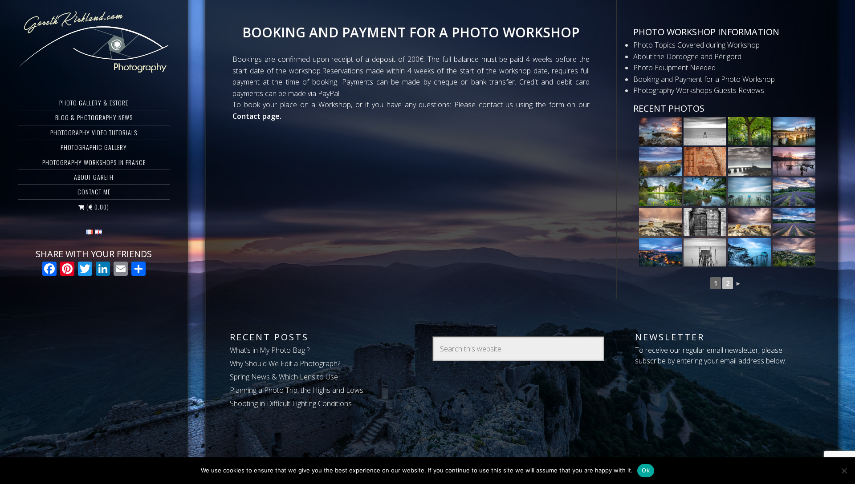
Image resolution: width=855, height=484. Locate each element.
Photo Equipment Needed (674, 68)
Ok (646, 470)
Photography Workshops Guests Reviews (698, 90)
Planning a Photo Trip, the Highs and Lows (296, 390)
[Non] (843, 470)
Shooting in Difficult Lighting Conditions (291, 403)
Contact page (256, 116)
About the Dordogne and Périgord (687, 56)
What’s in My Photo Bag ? (269, 350)
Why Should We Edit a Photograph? (285, 363)
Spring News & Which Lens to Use (284, 377)
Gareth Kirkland (93, 42)
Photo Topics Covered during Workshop (696, 45)
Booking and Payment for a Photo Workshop (704, 79)
